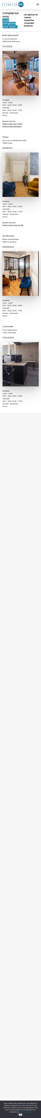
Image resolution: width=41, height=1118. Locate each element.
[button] (38, 4)
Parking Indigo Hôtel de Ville (13, 225)
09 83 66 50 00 (8, 247)
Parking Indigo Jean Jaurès (12, 124)
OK (20, 1115)
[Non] (38, 1109)
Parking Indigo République (12, 126)
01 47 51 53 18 (7, 46)
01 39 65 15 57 (8, 148)
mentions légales (25, 1112)
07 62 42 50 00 (8, 337)
